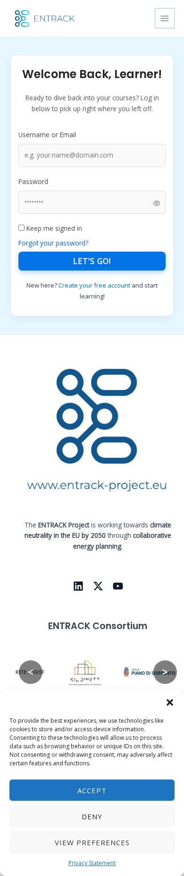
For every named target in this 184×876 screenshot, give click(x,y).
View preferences (92, 842)
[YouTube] (118, 586)
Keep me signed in (53, 228)
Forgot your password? (53, 242)
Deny (92, 816)
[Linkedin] (78, 586)
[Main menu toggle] (165, 18)
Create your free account (95, 285)
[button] (170, 702)
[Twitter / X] (98, 586)
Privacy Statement (92, 863)
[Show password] (156, 203)
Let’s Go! (92, 261)
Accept (92, 790)
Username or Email (47, 134)
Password (33, 181)
